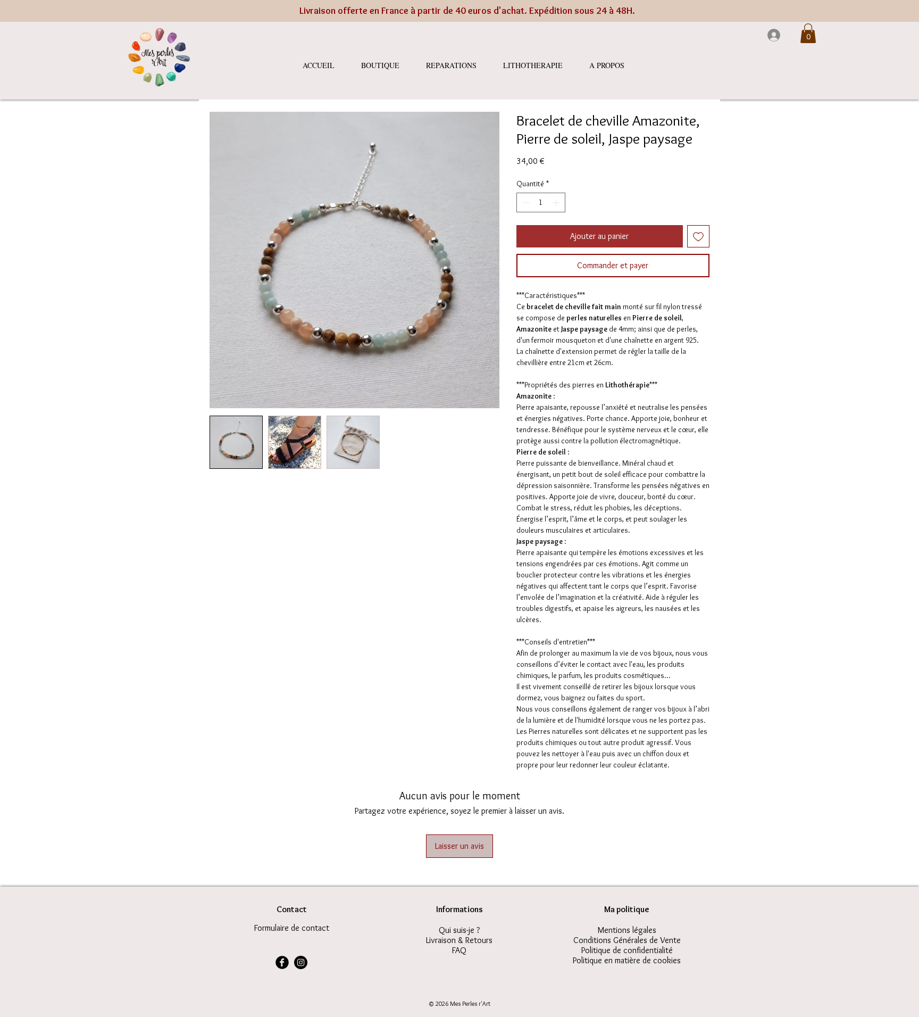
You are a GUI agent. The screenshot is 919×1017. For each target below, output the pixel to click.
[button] (808, 33)
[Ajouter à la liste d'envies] (698, 236)
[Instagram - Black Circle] (300, 962)
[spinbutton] (540, 202)
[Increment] (557, 202)
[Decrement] (524, 202)
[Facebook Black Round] (282, 962)
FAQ (459, 950)
